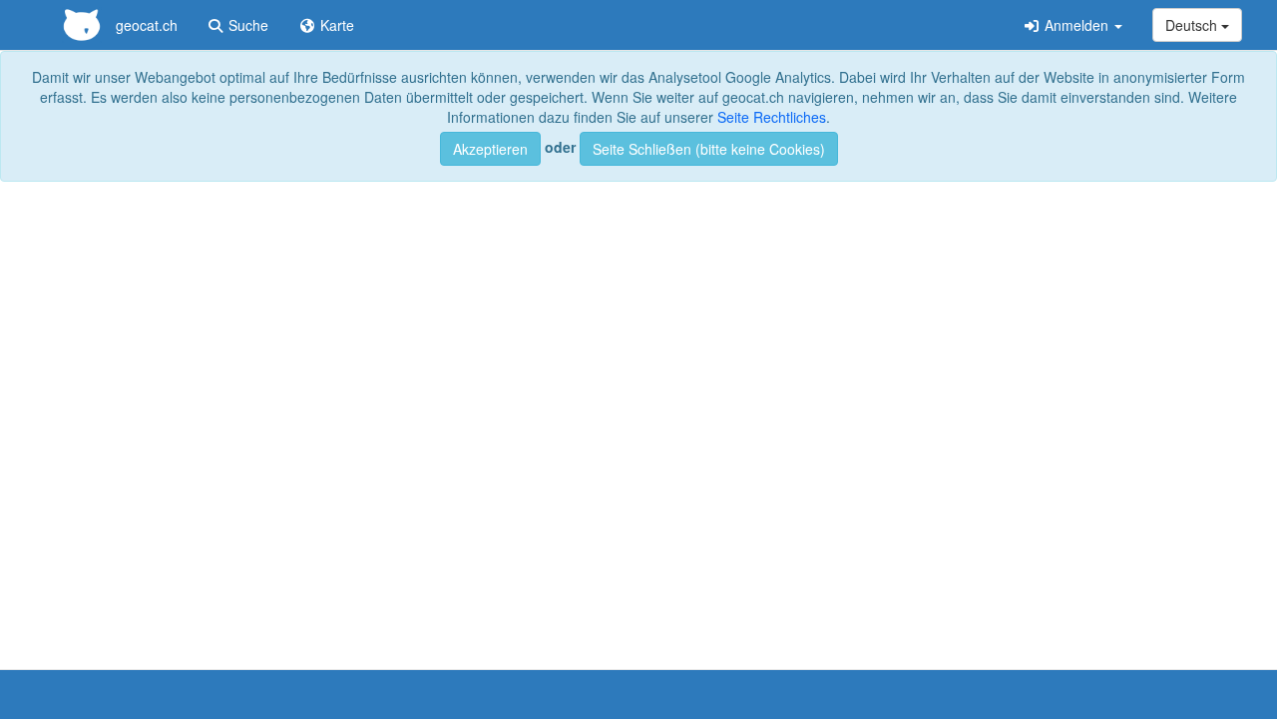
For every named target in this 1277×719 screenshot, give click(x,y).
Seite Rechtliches (771, 117)
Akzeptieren (490, 149)
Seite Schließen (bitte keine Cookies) (709, 149)
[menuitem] (114, 25)
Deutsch (1193, 25)
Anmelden (1076, 25)
